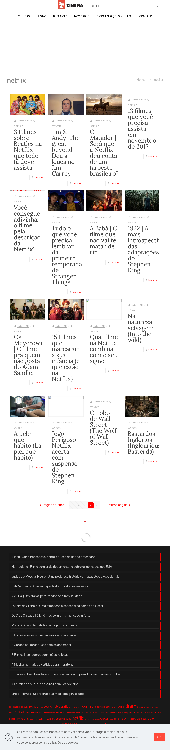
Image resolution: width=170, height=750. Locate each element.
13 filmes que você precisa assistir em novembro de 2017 (142, 128)
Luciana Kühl (23, 120)
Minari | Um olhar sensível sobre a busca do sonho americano (53, 557)
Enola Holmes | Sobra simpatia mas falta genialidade (47, 694)
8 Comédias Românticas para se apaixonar (41, 645)
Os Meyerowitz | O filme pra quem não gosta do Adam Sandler (30, 355)
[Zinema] (70, 8)
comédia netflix (104, 706)
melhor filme (43, 719)
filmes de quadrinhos (75, 713)
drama (132, 706)
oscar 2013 (113, 719)
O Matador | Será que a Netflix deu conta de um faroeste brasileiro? (104, 152)
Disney (121, 706)
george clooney (106, 713)
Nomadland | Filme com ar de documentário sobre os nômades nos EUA (61, 566)
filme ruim (60, 712)
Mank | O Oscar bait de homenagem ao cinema (44, 625)
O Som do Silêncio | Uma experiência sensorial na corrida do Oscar (57, 606)
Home (141, 79)
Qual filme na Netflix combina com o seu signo (104, 349)
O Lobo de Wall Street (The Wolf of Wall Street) (103, 427)
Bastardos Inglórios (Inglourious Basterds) (144, 442)
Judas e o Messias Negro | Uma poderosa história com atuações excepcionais (65, 576)
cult (114, 706)
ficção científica (34, 712)
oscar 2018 (134, 718)
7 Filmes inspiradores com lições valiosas (39, 654)
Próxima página (116, 505)
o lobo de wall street (92, 719)
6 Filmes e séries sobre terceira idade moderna (43, 635)
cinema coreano (75, 707)
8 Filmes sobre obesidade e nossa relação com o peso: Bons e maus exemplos (65, 674)
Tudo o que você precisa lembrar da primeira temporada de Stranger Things (67, 255)
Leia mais (39, 177)
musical (67, 718)
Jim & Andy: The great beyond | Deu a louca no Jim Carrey (66, 152)
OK (159, 737)
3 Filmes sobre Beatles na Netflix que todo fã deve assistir (28, 149)
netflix (78, 718)
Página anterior (53, 505)
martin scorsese (30, 719)
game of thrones (91, 712)
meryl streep (56, 718)
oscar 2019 (147, 718)
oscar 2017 (123, 718)
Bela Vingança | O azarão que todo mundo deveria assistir (51, 586)
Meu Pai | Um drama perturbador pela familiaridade (46, 596)
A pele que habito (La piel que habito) (27, 445)
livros (20, 718)
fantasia (20, 712)
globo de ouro (118, 713)
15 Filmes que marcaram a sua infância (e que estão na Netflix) (66, 358)
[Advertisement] (85, 47)
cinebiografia (59, 706)
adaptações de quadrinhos (22, 706)
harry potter (128, 713)
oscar (104, 718)
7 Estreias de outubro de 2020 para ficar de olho (45, 684)
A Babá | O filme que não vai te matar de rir (104, 240)
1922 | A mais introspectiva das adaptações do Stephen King (146, 249)
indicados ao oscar (143, 712)
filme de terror (49, 713)
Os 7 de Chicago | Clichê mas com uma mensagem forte (50, 615)
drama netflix (145, 707)
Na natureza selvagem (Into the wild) (141, 328)
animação (39, 707)
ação (47, 706)
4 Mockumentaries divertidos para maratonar (42, 664)
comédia (89, 706)
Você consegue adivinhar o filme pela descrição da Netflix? (27, 228)
